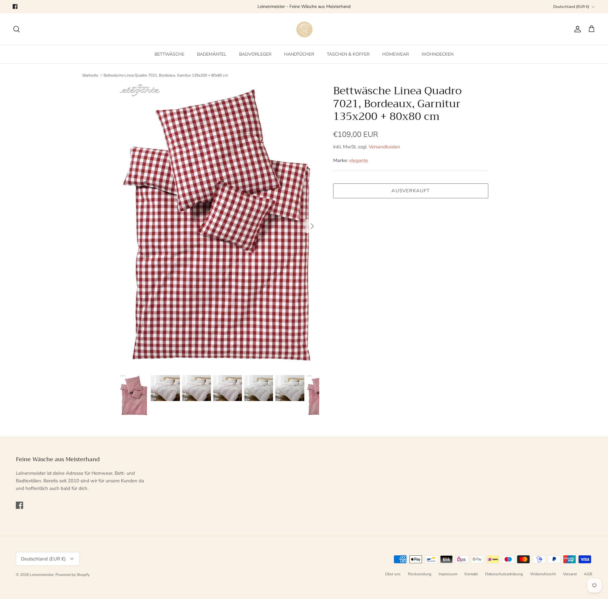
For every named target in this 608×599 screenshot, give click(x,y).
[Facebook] (15, 6)
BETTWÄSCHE (169, 54)
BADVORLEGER (255, 54)
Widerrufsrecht (543, 574)
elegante (358, 160)
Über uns (393, 574)
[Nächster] (312, 226)
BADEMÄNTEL (211, 54)
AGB (588, 574)
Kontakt (471, 574)
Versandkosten (384, 147)
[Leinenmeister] (304, 29)
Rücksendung (419, 574)
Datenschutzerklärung (504, 574)
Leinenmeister (42, 574)
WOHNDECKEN (437, 54)
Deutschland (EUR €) (571, 6)
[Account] (576, 29)
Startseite (90, 75)
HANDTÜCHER (299, 54)
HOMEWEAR (395, 54)
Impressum (448, 574)
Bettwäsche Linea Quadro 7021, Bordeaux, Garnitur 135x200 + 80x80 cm (166, 75)
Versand (570, 574)
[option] (219, 226)
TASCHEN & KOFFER (348, 54)
